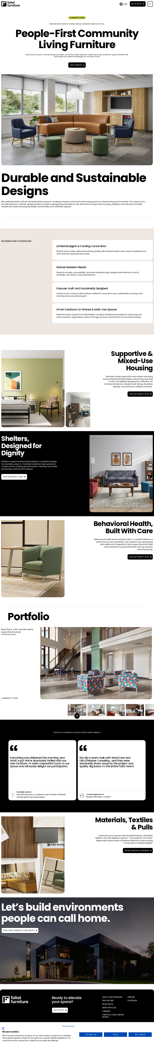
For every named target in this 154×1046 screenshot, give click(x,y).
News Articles (109, 1007)
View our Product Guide (139, 394)
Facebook (132, 1000)
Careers (106, 1011)
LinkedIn (131, 997)
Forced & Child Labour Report (113, 1016)
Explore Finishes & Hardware (136, 850)
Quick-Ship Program (112, 997)
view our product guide (13, 477)
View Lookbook (76, 65)
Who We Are (108, 1000)
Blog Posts (107, 1004)
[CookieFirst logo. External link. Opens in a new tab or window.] (3, 1028)
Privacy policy (68, 1026)
